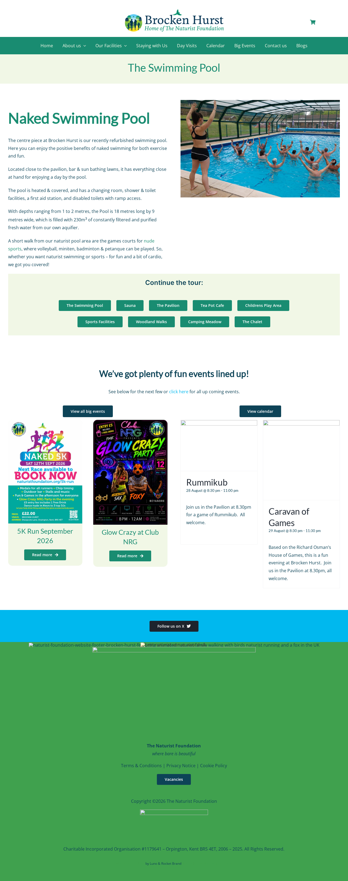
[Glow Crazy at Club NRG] (130, 424)
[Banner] (174, 10)
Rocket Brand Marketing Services (207, 863)
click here (178, 392)
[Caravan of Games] (301, 424)
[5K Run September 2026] (45, 424)
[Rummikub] (219, 424)
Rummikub (207, 482)
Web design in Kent (130, 863)
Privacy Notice (180, 766)
